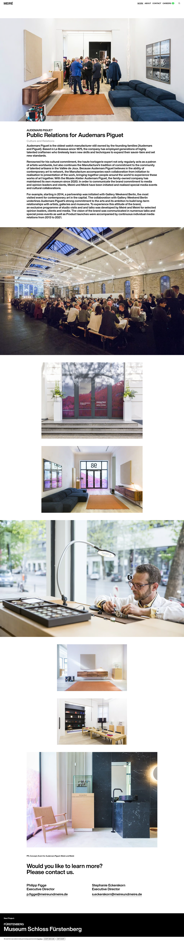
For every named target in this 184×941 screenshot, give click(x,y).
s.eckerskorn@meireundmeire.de (117, 894)
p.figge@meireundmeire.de (47, 894)
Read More (39, 939)
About (148, 3)
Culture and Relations (40, 141)
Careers (167, 3)
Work (140, 3)
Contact (156, 3)
